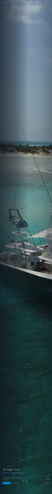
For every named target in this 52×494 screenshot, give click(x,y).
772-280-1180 (47, 490)
